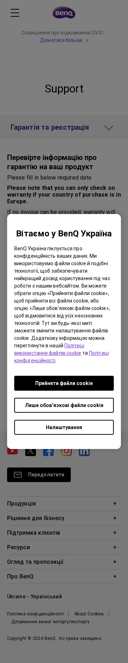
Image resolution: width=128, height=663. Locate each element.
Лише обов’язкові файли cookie (64, 405)
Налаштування (64, 427)
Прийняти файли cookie (64, 383)
